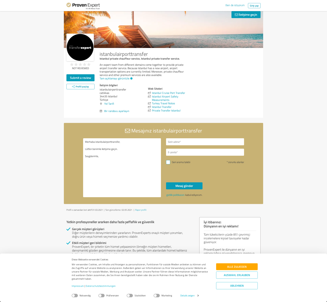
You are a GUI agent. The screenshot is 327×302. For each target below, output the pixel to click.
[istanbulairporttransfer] (80, 47)
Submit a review (80, 77)
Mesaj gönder (184, 186)
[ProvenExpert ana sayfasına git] (83, 6)
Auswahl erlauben (237, 275)
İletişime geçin (247, 14)
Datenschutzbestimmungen (101, 286)
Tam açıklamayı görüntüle (114, 78)
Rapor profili (140, 209)
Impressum (78, 286)
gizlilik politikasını (175, 195)
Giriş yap (254, 5)
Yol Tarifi (109, 104)
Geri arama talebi (181, 162)
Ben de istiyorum (235, 5)
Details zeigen (187, 295)
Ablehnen (237, 286)
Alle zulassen (237, 267)
